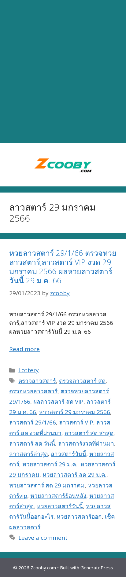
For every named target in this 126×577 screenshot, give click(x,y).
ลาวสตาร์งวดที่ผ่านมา (86, 443)
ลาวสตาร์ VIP (76, 422)
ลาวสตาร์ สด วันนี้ (32, 443)
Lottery (28, 370)
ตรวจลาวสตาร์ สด (82, 381)
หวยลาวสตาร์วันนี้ (60, 506)
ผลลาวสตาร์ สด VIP (58, 402)
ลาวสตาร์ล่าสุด (28, 454)
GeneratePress (96, 567)
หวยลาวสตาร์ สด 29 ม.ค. (74, 475)
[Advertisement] (63, 72)
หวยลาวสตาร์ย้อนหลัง (58, 496)
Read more (24, 349)
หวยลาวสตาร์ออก (79, 516)
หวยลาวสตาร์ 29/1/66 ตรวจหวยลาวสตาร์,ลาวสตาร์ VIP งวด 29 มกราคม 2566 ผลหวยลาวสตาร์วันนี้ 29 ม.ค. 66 (63, 266)
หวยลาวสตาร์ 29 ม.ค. (49, 464)
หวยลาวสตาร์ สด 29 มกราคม (47, 485)
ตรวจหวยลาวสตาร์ (33, 391)
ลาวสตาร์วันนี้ (68, 454)
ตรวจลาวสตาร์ (37, 381)
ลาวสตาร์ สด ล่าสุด (89, 433)
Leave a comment (43, 538)
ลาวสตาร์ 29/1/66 (32, 422)
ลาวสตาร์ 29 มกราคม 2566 (74, 412)
